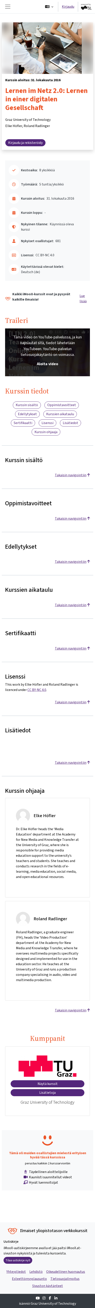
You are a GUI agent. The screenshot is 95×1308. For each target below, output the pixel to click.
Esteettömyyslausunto (29, 1278)
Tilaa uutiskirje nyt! (18, 1260)
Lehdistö (36, 1271)
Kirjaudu (68, 6)
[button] (49, 7)
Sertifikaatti (23, 423)
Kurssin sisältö (27, 405)
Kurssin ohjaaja (45, 432)
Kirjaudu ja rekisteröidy (25, 142)
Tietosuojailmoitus (65, 1278)
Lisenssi (47, 423)
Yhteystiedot (16, 1271)
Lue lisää (83, 298)
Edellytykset (27, 414)
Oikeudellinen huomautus (65, 1271)
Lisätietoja (47, 1092)
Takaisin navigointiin (70, 475)
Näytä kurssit (48, 1083)
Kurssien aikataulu (60, 414)
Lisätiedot (70, 423)
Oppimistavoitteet (61, 405)
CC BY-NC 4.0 (36, 689)
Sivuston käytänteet (47, 1285)
